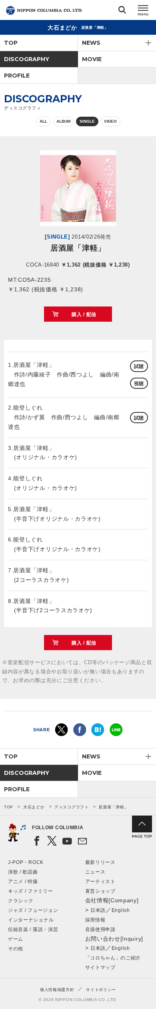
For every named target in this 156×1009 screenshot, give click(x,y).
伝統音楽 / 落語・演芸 (33, 929)
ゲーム (15, 939)
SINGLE (87, 121)
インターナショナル (31, 920)
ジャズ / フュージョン (33, 910)
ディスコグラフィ (71, 807)
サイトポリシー (101, 989)
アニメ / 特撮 (23, 881)
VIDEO (110, 121)
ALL (43, 121)
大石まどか (34, 807)
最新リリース (100, 862)
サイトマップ (100, 967)
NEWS (91, 42)
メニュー (143, 11)
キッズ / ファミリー (30, 891)
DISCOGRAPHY (26, 59)
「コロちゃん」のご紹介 (113, 958)
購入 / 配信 (84, 314)
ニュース (95, 872)
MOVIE (92, 59)
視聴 (139, 383)
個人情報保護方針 (57, 989)
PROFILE (17, 75)
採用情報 (95, 920)
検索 (122, 11)
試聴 (139, 366)
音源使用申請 (100, 929)
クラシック (21, 901)
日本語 (98, 910)
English (121, 910)
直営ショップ (100, 891)
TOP (11, 42)
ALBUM (63, 121)
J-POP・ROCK (26, 862)
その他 (15, 948)
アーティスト (100, 881)
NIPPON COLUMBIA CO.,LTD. (44, 10)
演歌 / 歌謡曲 (23, 872)
